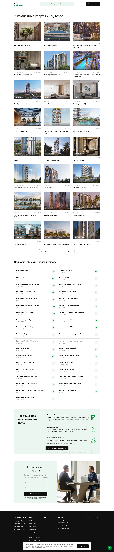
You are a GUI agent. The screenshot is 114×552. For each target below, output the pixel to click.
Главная (16, 12)
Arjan (30, 534)
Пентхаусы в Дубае (20, 523)
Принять (82, 546)
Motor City (32, 532)
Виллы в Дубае (18, 526)
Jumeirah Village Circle (35, 540)
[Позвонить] (110, 548)
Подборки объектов (27, 12)
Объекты (44, 4)
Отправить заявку (35, 493)
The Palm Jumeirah (34, 521)
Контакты (69, 4)
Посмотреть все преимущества (57, 448)
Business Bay (32, 526)
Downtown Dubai (33, 523)
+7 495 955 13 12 (62, 525)
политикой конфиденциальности (35, 498)
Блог (61, 4)
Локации (53, 4)
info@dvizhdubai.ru (63, 528)
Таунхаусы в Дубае (19, 529)
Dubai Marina (32, 529)
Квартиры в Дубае (19, 521)
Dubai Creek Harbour (35, 537)
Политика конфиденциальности (90, 521)
